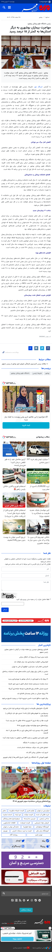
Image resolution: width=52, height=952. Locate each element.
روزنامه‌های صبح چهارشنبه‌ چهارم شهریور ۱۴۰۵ (32, 725)
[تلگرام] (39, 900)
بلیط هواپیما (27, 827)
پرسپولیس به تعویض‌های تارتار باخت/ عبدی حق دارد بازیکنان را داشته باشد (26, 714)
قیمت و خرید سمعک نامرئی (21, 831)
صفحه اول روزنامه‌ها (41, 763)
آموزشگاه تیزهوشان (42, 827)
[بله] (35, 900)
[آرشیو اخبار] (16, 900)
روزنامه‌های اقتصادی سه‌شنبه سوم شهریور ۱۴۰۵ (31, 801)
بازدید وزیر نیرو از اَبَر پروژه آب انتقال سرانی (33, 657)
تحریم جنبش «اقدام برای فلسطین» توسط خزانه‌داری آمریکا (28, 688)
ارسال (5, 609)
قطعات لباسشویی (9, 823)
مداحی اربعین (44, 818)
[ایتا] (12, 900)
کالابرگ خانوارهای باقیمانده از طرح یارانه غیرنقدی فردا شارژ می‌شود (25, 708)
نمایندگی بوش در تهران (11, 827)
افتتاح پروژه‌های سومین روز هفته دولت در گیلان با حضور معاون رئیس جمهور (26, 650)
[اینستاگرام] (31, 900)
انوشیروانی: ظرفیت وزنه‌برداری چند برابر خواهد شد (31, 662)
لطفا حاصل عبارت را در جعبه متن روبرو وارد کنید (33, 599)
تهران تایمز (38, 835)
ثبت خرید (26, 425)
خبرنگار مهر (38, 87)
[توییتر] (28, 900)
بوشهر (40, 17)
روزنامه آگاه (14, 835)
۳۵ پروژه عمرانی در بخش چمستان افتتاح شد (32, 693)
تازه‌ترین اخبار (44, 645)
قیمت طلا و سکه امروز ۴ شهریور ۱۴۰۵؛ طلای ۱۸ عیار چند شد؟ (27, 720)
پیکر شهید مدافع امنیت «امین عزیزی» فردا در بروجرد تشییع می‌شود (25, 698)
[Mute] (9, 410)
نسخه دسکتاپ (26, 910)
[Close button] (50, 928)
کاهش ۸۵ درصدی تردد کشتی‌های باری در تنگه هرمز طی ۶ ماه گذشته (27, 731)
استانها (47, 17)
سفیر (4, 810)
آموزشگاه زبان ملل (42, 831)
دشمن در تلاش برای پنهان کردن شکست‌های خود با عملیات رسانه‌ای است (25, 672)
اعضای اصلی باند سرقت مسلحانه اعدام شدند (32, 747)
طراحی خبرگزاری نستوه (39, 948)
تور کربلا (18, 814)
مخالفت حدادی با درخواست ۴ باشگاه (35, 742)
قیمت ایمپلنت (25, 823)
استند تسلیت (7, 814)
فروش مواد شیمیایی (42, 823)
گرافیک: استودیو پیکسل (20, 948)
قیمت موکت (28, 814)
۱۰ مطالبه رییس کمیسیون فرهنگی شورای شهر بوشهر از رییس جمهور (25, 364)
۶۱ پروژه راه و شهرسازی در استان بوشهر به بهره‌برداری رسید (28, 679)
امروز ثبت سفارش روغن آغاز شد (37, 752)
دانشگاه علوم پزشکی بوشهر (20, 373)
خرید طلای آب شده (42, 814)
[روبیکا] (24, 900)
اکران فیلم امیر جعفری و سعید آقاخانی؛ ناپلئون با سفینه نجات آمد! (25, 738)
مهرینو (5, 831)
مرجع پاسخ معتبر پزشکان (11, 818)
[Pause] (5, 410)
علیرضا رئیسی (37, 373)
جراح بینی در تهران (43, 810)
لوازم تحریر (30, 810)
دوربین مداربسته (29, 818)
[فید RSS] (20, 900)
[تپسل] (3, 383)
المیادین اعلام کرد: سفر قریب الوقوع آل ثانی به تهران (30, 666)
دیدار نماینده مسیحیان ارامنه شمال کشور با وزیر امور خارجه (28, 684)
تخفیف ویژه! (17, 939)
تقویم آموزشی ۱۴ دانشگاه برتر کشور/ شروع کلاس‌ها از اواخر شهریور (25, 757)
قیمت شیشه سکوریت (16, 810)
